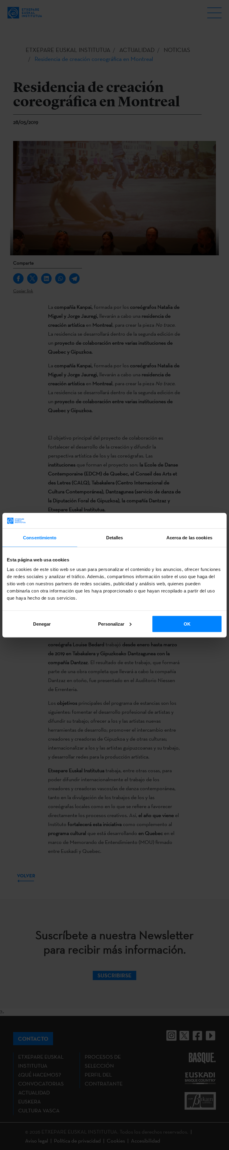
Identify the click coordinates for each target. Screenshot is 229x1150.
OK (187, 623)
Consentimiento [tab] (39, 537)
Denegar (42, 623)
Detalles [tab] (114, 537)
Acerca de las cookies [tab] (189, 537)
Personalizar (111, 623)
